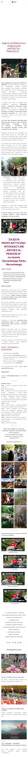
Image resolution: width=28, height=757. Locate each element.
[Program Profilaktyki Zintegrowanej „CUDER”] (14, 694)
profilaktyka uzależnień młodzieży (13, 624)
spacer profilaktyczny (14, 629)
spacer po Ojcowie (20, 627)
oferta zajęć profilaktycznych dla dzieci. (12, 615)
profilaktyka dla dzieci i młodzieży (13, 622)
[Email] (20, 642)
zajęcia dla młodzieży (14, 634)
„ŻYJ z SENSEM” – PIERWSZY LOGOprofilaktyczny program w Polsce (13, 745)
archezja (9, 612)
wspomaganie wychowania (14, 632)
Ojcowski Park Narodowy (12, 617)
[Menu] (2, 2)
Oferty (3, 675)
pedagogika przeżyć (14, 620)
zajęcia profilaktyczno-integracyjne (14, 636)
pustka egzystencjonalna (9, 627)
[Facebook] (13, 642)
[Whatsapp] (18, 642)
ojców (24, 615)
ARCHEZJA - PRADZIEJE (18, 612)
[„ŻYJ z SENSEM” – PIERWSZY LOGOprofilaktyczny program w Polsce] (14, 729)
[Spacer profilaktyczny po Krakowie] (14, 663)
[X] (15, 642)
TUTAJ (24, 430)
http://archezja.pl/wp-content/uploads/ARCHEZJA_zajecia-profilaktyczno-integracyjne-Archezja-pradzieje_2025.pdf (14, 435)
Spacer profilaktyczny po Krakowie (12, 677)
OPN (20, 617)
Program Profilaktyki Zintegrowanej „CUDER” (12, 709)
